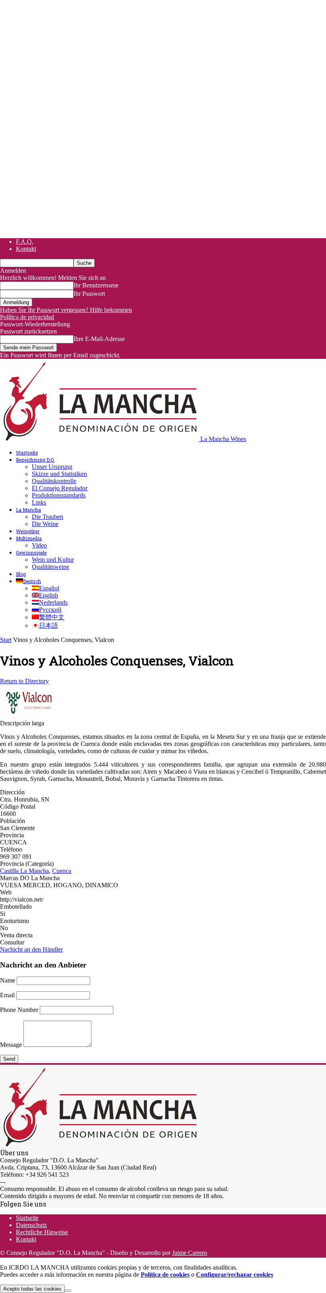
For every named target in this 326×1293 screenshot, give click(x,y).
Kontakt (26, 248)
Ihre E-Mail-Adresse (99, 338)
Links (39, 502)
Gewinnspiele (31, 552)
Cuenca (61, 870)
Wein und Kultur (53, 559)
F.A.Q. (24, 241)
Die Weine (45, 523)
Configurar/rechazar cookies (234, 1274)
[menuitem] (28, 581)
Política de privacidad (27, 317)
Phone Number (19, 1009)
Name (7, 980)
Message (11, 1044)
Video (39, 545)
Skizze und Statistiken (59, 473)
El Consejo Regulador (59, 488)
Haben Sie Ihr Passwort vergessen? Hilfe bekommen (66, 309)
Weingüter (27, 531)
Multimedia (29, 538)
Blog (21, 574)
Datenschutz (31, 1225)
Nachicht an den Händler (31, 949)
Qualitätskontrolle (54, 481)
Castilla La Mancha (24, 870)
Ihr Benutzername (96, 285)
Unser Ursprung (52, 466)
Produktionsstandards (58, 495)
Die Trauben (47, 516)
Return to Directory (24, 681)
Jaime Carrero (189, 1252)
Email (7, 995)
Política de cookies (165, 1274)
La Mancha (28, 510)
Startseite (27, 452)
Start (6, 639)
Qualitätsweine (50, 566)
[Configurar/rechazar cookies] (68, 1290)
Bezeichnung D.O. (35, 460)
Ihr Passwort (89, 293)
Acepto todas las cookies (32, 1289)
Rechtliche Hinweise (42, 1232)
